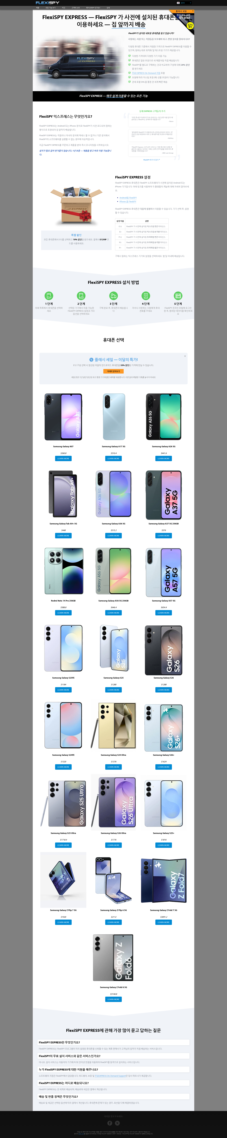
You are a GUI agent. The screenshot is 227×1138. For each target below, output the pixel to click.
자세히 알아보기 (113, 371)
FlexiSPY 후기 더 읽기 (150, 160)
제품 (37, 8)
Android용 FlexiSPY (128, 197)
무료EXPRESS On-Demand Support (110, 1075)
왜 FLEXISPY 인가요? (93, 8)
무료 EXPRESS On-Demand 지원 (146, 73)
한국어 (183, 3)
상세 (108, 8)
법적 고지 (81, 1134)
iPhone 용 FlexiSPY (128, 201)
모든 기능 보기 (51, 8)
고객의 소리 (76, 8)
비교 (63, 8)
